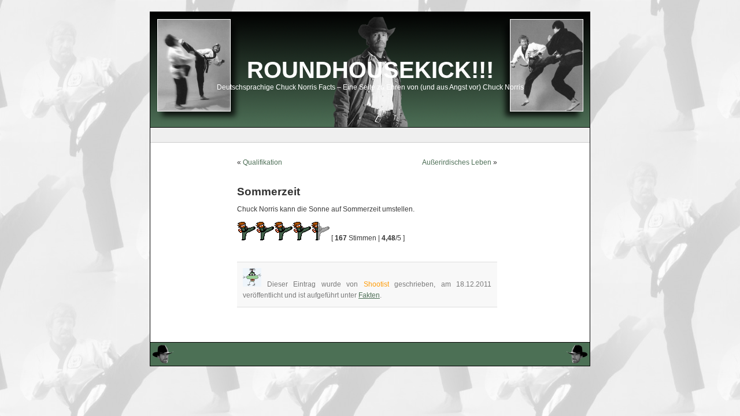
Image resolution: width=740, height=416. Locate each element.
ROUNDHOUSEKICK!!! (370, 70)
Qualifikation (262, 162)
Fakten (369, 295)
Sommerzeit (268, 191)
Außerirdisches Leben (456, 162)
